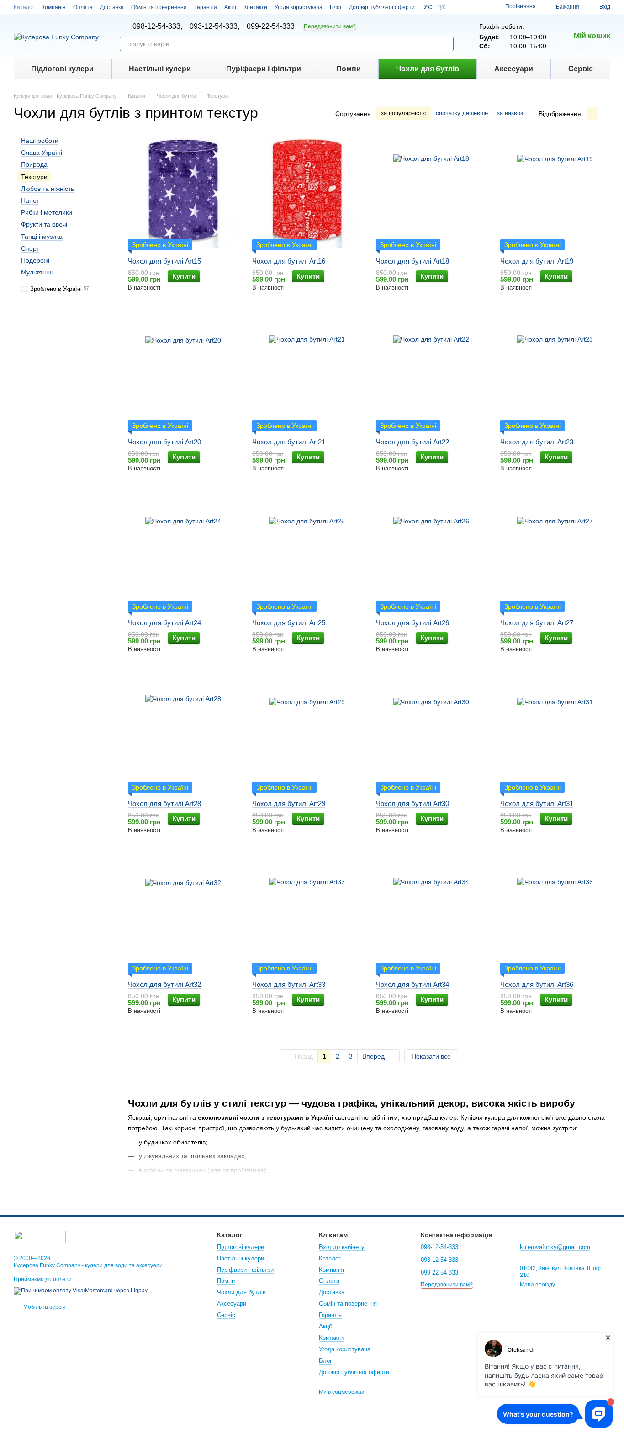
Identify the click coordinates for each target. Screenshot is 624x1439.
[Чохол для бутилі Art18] (431, 193)
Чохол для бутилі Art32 (164, 984)
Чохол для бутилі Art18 (412, 261)
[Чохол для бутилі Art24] (183, 555)
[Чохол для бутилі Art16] (307, 193)
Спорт (30, 248)
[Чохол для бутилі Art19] (555, 193)
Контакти (255, 7)
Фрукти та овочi (44, 224)
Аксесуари (513, 69)
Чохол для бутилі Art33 (288, 984)
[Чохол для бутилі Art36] (555, 916)
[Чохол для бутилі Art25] (307, 555)
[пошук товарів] (446, 44)
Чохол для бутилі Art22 (412, 442)
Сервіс (580, 69)
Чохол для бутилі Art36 (536, 984)
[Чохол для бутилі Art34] (431, 916)
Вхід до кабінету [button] (342, 1247)
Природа (34, 165)
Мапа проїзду (537, 1284)
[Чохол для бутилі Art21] (307, 374)
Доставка (112, 7)
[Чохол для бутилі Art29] (307, 736)
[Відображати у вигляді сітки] (592, 113)
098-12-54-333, (157, 26)
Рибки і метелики (46, 212)
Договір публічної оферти (382, 7)
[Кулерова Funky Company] (40, 1236)
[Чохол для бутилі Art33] (307, 916)
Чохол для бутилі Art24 (164, 623)
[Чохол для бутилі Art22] (431, 374)
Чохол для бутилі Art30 (412, 803)
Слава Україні (41, 152)
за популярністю (404, 113)
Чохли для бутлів (427, 69)
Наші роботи (39, 140)
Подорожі (35, 260)
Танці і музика (42, 236)
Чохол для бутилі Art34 (412, 984)
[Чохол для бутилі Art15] (183, 193)
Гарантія (205, 7)
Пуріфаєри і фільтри (263, 69)
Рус (440, 7)
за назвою (511, 113)
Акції (230, 7)
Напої (29, 200)
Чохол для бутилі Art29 (288, 803)
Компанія (54, 7)
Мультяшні (37, 272)
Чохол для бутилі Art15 (164, 261)
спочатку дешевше (462, 113)
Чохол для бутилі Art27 (536, 623)
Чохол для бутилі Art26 (412, 623)
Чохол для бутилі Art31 (536, 803)
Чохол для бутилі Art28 (164, 803)
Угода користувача (299, 7)
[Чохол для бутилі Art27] (555, 555)
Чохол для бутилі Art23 (536, 442)
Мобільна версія (44, 1307)
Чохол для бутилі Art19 (536, 261)
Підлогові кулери (62, 69)
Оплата (83, 7)
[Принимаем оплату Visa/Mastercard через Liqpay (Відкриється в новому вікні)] (81, 1290)
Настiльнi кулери (160, 69)
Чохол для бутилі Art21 (288, 442)
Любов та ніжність (47, 188)
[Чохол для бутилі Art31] (555, 736)
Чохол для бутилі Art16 (288, 261)
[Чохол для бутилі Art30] (431, 736)
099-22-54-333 (271, 26)
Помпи (348, 69)
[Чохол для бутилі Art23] (555, 374)
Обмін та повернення (159, 7)
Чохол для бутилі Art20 (164, 442)
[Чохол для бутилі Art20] (183, 374)
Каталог (24, 7)
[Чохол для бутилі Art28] (183, 736)
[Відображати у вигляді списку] (604, 113)
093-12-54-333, (214, 26)
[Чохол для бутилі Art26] (431, 555)
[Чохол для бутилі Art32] (183, 916)
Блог (336, 7)
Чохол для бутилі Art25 (288, 623)
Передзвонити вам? (330, 26)
